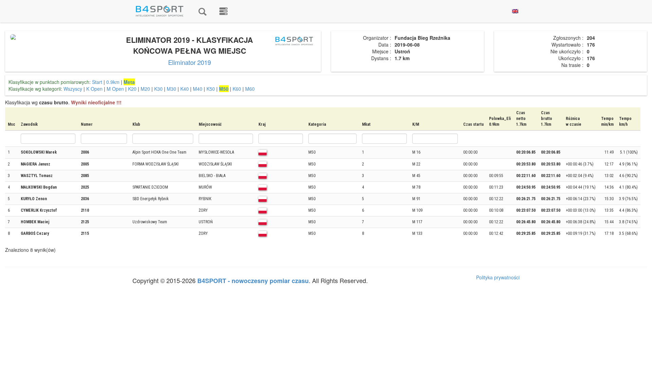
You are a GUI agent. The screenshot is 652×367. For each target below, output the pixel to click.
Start (97, 81)
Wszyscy (73, 88)
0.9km (113, 81)
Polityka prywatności (498, 277)
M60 (250, 88)
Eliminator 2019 (189, 62)
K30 (158, 88)
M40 (197, 88)
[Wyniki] (202, 11)
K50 (210, 88)
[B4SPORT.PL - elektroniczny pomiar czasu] (223, 11)
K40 (184, 88)
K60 (237, 88)
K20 (132, 88)
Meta (129, 81)
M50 (224, 88)
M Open (115, 88)
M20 (145, 88)
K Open (94, 88)
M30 (171, 88)
